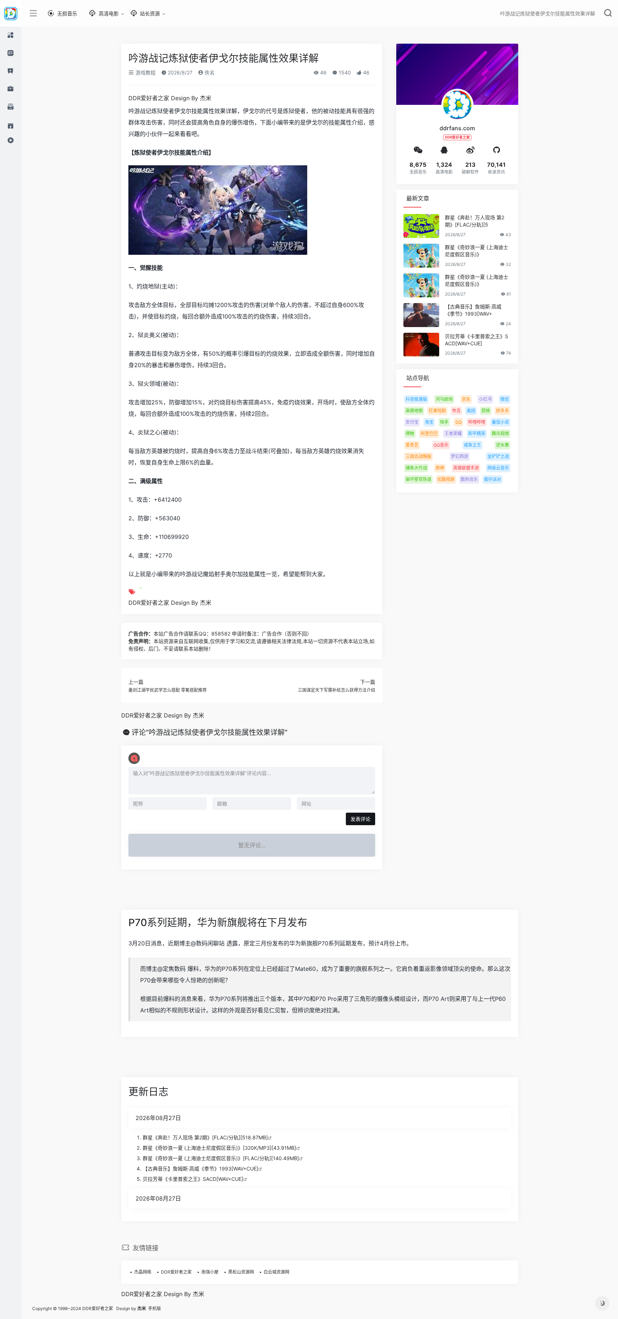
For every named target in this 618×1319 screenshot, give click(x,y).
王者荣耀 (453, 433)
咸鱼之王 (472, 445)
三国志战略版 (418, 456)
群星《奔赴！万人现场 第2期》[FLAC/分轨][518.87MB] (205, 1137)
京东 (466, 399)
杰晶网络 (142, 1272)
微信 (504, 399)
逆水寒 (502, 445)
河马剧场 (444, 399)
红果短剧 (437, 410)
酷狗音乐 (469, 479)
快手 (444, 422)
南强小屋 (210, 1272)
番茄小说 (500, 422)
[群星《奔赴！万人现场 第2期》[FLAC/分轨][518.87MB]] (421, 226)
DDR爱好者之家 (176, 1272)
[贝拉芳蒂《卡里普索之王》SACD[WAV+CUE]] (421, 345)
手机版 (154, 1308)
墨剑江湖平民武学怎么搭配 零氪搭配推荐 (167, 690)
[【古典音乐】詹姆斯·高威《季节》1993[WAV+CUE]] (421, 315)
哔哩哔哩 (476, 422)
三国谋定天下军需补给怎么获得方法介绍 (336, 690)
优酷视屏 (446, 479)
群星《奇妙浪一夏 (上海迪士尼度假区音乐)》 (476, 250)
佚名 (209, 72)
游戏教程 (145, 72)
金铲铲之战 (498, 456)
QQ (458, 422)
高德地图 (414, 410)
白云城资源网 (276, 1272)
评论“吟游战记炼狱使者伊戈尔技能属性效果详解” (210, 732)
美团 (471, 410)
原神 (440, 468)
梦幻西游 (459, 456)
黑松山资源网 (241, 1272)
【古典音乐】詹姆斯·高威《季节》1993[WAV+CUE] (200, 1168)
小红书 (485, 399)
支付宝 (412, 422)
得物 (410, 433)
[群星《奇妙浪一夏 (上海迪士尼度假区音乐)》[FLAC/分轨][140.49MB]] (421, 285)
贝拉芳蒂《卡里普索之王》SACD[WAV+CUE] (476, 339)
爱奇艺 (412, 445)
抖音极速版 (416, 399)
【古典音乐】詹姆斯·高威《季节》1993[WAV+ (473, 310)
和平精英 (476, 433)
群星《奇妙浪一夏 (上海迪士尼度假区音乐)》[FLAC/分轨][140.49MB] (221, 1158)
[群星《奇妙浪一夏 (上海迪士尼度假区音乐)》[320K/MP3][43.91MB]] (421, 256)
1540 (344, 72)
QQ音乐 (440, 445)
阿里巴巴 (429, 433)
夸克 (456, 410)
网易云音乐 (498, 468)
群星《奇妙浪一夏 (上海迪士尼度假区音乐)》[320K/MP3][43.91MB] (219, 1148)
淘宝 (429, 422)
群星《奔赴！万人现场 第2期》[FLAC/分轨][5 (474, 221)
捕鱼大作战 (416, 468)
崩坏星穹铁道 (418, 479)
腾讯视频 (500, 433)
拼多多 (502, 410)
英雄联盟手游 (466, 468)
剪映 (485, 410)
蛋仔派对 (492, 479)
